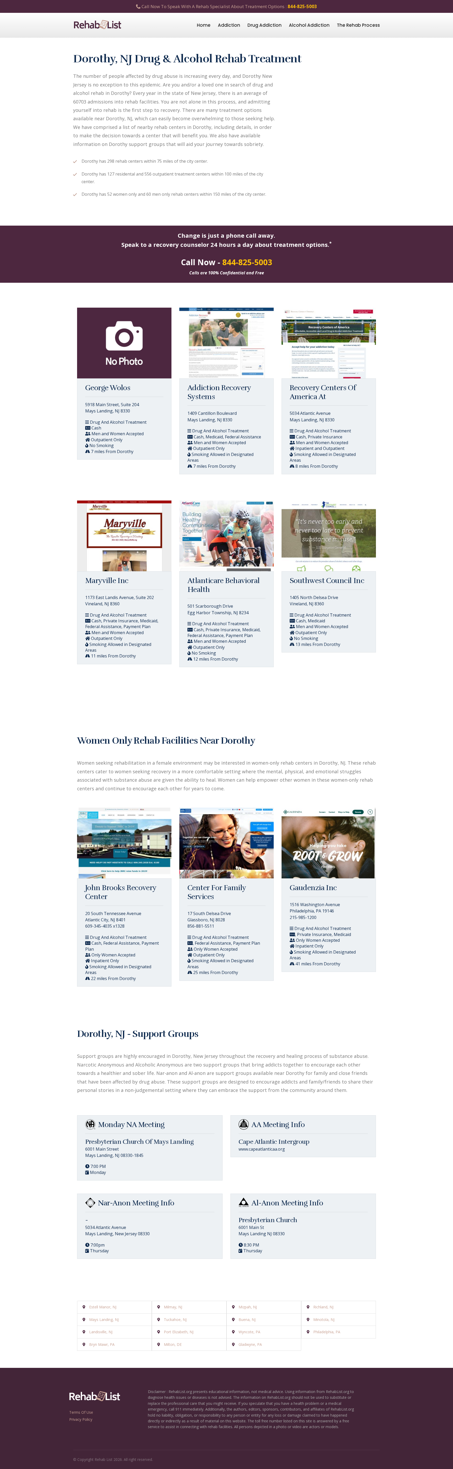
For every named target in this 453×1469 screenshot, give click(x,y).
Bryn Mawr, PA (102, 1344)
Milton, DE (173, 1344)
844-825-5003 (302, 6)
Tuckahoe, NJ (175, 1319)
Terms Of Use (81, 1412)
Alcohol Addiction (309, 25)
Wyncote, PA (249, 1331)
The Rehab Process (358, 25)
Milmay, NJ (173, 1306)
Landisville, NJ (100, 1331)
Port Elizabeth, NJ (178, 1331)
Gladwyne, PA (250, 1344)
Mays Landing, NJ (104, 1319)
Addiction (229, 25)
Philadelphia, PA (326, 1331)
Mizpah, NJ (248, 1306)
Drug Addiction (264, 25)
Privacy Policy (80, 1419)
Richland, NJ (323, 1306)
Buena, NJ (247, 1319)
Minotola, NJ (324, 1319)
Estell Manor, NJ (102, 1306)
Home (204, 25)
